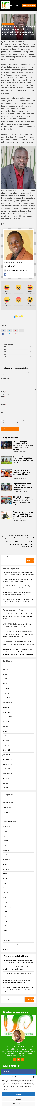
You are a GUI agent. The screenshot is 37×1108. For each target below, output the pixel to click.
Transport (5, 949)
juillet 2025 (6, 726)
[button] (34, 1077)
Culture (5, 831)
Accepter (18, 1094)
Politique (5, 897)
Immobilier (6, 869)
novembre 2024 (7, 764)
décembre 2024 (7, 759)
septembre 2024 (7, 774)
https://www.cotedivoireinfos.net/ (17, 270)
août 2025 (6, 721)
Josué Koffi (4, 38)
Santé (4, 916)
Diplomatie (6, 840)
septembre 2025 (7, 717)
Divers (4, 845)
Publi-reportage (7, 907)
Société (5, 930)
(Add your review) (9, 360)
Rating (3, 392)
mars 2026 (6, 688)
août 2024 (6, 778)
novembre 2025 (7, 707)
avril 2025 (6, 740)
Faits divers (6, 859)
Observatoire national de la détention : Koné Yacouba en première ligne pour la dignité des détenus (18, 616)
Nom (3, 396)
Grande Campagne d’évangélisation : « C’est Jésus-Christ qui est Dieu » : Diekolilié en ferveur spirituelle (23, 445)
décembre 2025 (7, 703)
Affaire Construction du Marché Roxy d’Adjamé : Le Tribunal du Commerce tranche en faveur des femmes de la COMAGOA (18, 634)
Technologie (6, 940)
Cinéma (5, 817)
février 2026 (6, 693)
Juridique (5, 874)
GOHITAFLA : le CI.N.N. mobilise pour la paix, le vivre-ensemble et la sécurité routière (21, 473)
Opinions (5, 893)
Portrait (5, 902)
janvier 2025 (6, 755)
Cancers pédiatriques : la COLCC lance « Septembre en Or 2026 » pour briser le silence (23, 459)
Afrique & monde (8, 803)
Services (5, 926)
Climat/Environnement (9, 822)
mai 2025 (5, 736)
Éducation (6, 855)
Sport (4, 935)
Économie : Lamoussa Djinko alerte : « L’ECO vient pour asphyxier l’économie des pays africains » (23, 515)
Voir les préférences (18, 1104)
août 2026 (6, 665)
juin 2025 (5, 731)
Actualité (5, 798)
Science (5, 921)
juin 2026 (5, 674)
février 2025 (6, 750)
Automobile (6, 812)
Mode (4, 883)
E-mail (3, 404)
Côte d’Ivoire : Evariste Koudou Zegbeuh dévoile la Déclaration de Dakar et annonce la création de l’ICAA (23, 500)
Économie (6, 850)
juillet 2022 (6, 788)
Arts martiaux (7, 807)
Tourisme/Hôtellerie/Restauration (13, 945)
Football (5, 864)
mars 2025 (6, 745)
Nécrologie (6, 888)
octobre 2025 (7, 712)
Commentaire (5, 378)
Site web (3, 413)
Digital (5, 836)
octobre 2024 (7, 769)
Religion (5, 912)
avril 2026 (6, 684)
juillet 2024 (6, 783)
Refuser (18, 1099)
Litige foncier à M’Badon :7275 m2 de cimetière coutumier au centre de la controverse (22, 486)
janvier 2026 (6, 698)
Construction (6, 826)
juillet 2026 (6, 669)
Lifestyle (5, 878)
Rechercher (6, 557)
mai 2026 (5, 679)
